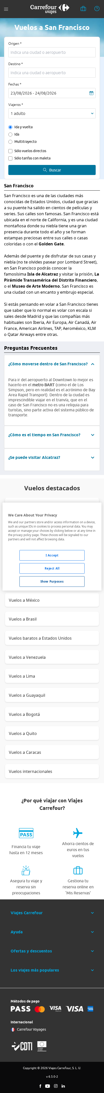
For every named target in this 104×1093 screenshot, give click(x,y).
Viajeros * (15, 105)
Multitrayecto (25, 142)
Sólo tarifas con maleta (32, 158)
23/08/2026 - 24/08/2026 (33, 93)
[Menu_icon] (6, 9)
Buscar (55, 170)
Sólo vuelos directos (30, 151)
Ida (16, 134)
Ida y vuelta (23, 127)
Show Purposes (52, 581)
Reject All (52, 568)
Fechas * (14, 84)
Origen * (15, 43)
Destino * (15, 64)
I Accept (52, 555)
